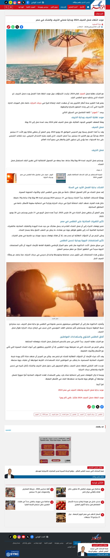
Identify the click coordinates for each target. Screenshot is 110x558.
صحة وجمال (16, 543)
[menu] (11, 7)
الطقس (100, 414)
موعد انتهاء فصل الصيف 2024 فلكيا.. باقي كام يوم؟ (81, 397)
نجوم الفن (54, 7)
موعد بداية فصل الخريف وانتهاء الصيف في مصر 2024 (81, 390)
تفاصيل (74, 414)
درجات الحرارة (36, 103)
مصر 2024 (45, 414)
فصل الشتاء (65, 414)
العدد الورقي (35, 2)
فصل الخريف (55, 414)
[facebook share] (21, 27)
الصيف (82, 93)
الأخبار (82, 7)
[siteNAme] (98, 5)
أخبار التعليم (73, 7)
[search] (6, 7)
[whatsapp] (8, 27)
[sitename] (96, 537)
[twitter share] (17, 27)
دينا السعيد (97, 24)
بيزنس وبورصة (43, 7)
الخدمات (63, 7)
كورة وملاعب (19, 7)
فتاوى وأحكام (27, 543)
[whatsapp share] (13, 27)
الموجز (95, 112)
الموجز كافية (30, 7)
